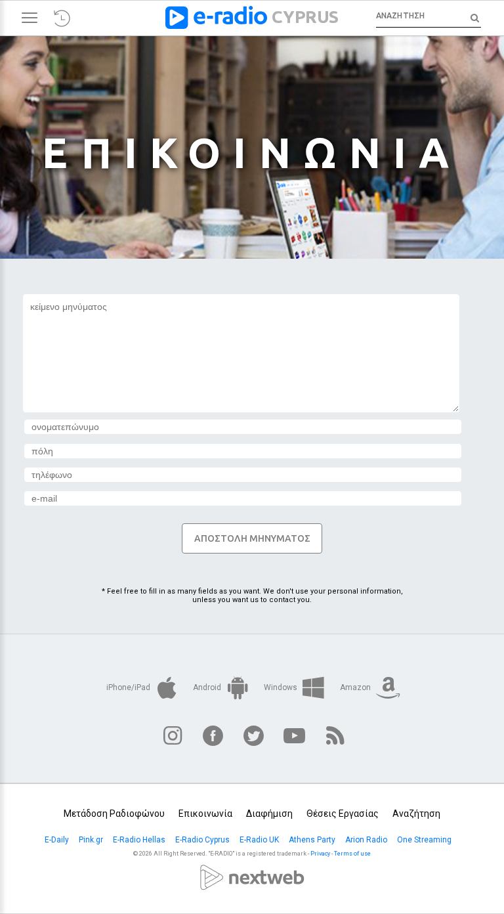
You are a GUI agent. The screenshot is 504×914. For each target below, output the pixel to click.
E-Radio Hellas (140, 839)
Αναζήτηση (416, 813)
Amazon (356, 687)
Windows (281, 687)
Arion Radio (367, 839)
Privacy (320, 853)
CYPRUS (305, 16)
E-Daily (58, 839)
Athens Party (313, 839)
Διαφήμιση (269, 813)
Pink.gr (92, 839)
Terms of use (352, 853)
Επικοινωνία (205, 813)
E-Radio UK (260, 839)
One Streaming (425, 839)
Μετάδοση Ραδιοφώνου (114, 813)
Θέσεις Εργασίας (342, 813)
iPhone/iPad (129, 687)
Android (208, 687)
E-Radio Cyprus (203, 839)
